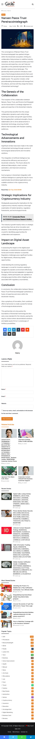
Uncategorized (7, 709)
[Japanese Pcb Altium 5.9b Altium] (9, 470)
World (9, 10)
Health (4, 664)
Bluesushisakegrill (8, 642)
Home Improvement (8, 661)
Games (5, 697)
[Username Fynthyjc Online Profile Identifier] (26, 433)
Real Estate (6, 691)
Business (5, 658)
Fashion (5, 688)
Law (4, 679)
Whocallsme (6, 676)
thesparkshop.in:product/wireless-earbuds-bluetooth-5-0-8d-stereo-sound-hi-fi (23, 614)
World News (16, 732)
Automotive (6, 694)
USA (4, 636)
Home (4, 10)
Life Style (5, 673)
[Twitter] (9, 330)
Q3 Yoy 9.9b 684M (15, 190)
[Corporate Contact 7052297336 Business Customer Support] (26, 470)
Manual (5, 667)
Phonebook (6, 639)
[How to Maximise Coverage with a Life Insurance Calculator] (6, 624)
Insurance (5, 703)
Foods (4, 649)
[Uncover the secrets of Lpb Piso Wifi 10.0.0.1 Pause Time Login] (6, 606)
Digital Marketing (8, 712)
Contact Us (24, 732)
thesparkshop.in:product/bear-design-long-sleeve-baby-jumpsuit (22, 597)
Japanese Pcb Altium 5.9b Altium (7, 478)
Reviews (5, 718)
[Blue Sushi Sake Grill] (10, 4)
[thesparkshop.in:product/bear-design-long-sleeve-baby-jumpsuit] (6, 597)
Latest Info (6, 652)
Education (5, 706)
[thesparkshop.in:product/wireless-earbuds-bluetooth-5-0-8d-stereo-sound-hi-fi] (6, 614)
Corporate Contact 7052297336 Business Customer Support (25, 478)
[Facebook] (5, 330)
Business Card (7, 715)
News (4, 670)
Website (3, 403)
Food (4, 682)
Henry (17, 353)
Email (3, 396)
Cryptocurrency (7, 700)
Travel (4, 685)
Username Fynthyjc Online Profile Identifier (25, 440)
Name (3, 389)
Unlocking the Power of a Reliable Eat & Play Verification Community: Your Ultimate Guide (23, 588)
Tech (4, 655)
